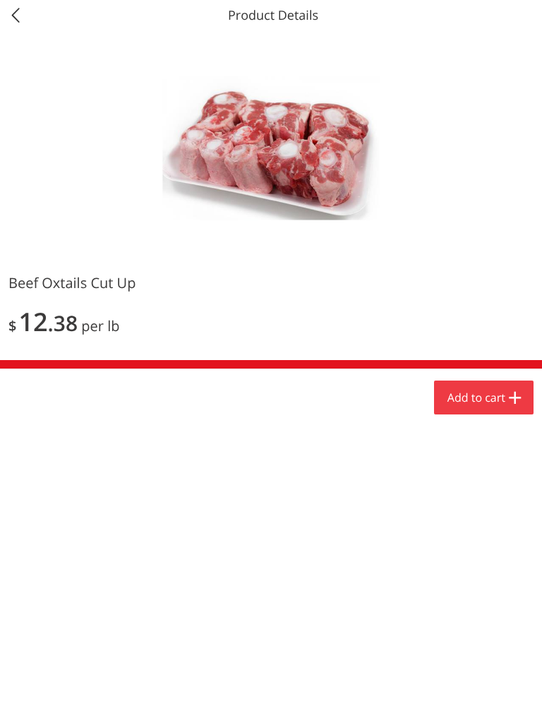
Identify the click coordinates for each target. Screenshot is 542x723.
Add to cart (476, 397)
